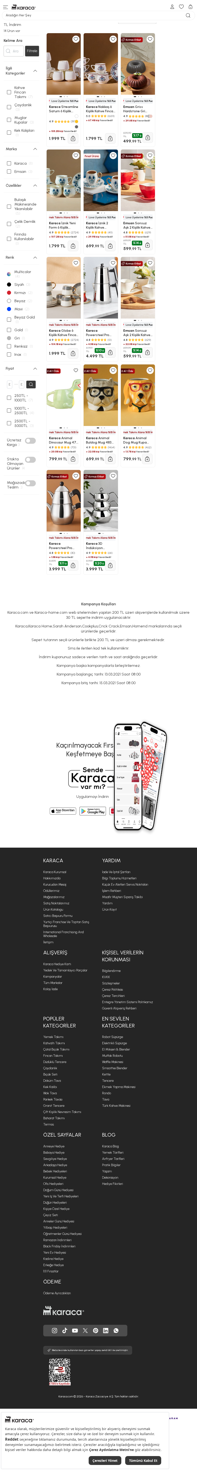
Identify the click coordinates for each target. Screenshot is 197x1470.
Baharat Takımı (54, 1118)
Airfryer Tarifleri (113, 1159)
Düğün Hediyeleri (55, 1203)
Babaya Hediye (53, 1153)
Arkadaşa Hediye (55, 1165)
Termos (48, 1124)
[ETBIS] (51, 1371)
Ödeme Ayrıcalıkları (57, 1293)
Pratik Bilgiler (111, 1165)
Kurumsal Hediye (54, 1178)
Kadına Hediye (53, 1259)
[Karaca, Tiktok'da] (65, 1330)
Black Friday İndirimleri (59, 1246)
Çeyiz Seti (50, 1215)
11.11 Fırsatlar (51, 1271)
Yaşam (107, 1171)
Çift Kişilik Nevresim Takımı (62, 1112)
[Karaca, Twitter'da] (85, 1330)
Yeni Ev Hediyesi (54, 1253)
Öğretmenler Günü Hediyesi (62, 1234)
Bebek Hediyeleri (55, 1171)
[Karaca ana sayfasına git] (63, 1310)
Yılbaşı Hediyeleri (55, 1228)
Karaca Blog (110, 1146)
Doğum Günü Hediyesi (58, 1190)
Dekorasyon (110, 1178)
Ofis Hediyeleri (53, 1184)
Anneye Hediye (53, 1146)
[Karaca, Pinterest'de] (95, 1330)
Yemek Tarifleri (112, 1153)
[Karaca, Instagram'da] (54, 1330)
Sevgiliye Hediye (55, 1159)
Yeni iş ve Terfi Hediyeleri (61, 1196)
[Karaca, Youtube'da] (75, 1330)
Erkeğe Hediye (53, 1265)
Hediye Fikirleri (112, 1184)
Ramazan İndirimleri (57, 1240)
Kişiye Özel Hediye (56, 1209)
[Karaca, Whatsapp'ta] (116, 1330)
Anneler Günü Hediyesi (58, 1221)
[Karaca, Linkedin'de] (106, 1330)
